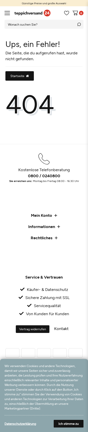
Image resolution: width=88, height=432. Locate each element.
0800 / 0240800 (44, 175)
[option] (44, 3)
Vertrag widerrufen (32, 329)
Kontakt (61, 328)
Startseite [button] (17, 76)
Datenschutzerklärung (20, 423)
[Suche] (78, 24)
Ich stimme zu (68, 423)
